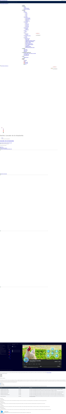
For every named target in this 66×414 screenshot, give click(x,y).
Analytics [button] (1, 404)
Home (2, 137)
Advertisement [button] (2, 407)
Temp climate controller (3, 142)
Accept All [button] (5, 373)
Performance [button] (1, 401)
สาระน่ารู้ (11, 142)
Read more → (2, 147)
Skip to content (2, 0)
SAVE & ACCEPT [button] (2, 413)
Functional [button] (1, 398)
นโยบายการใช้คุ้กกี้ (49, 372)
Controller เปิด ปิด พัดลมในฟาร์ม (7, 141)
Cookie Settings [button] (2, 373)
